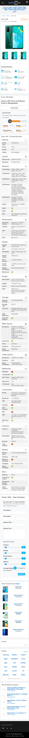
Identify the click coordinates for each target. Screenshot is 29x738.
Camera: (6, 545)
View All (25, 651)
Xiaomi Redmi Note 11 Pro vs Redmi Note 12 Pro (16, 707)
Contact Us (8, 736)
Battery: (6, 561)
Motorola (6, 675)
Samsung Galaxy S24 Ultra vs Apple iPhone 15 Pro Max (16, 688)
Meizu (23, 675)
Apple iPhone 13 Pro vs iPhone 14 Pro (17, 701)
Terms (22, 736)
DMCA (13, 736)
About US (18, 736)
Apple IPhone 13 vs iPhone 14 (16, 713)
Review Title (7, 522)
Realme (14, 655)
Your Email (7, 516)
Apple (5, 659)
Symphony (14, 659)
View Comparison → (11, 690)
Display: (5, 550)
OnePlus (23, 663)
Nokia (14, 675)
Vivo (14, 663)
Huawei (14, 667)
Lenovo (14, 671)
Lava (5, 671)
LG (23, 671)
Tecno (23, 659)
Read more (14, 108)
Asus (5, 667)
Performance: (7, 556)
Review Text (7, 528)
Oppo (5, 663)
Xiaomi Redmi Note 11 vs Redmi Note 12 (17, 694)
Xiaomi (23, 655)
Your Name (7, 510)
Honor (18, 584)
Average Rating (8, 568)
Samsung (6, 655)
